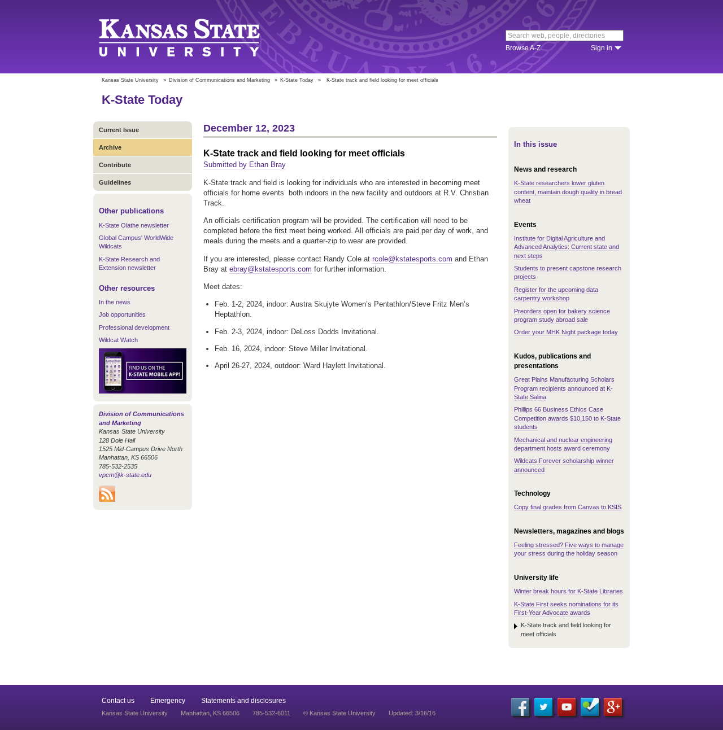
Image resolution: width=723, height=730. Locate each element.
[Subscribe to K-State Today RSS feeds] (107, 499)
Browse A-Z (523, 48)
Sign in (601, 48)
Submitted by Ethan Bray (244, 164)
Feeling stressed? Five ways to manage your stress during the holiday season (569, 549)
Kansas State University (193, 36)
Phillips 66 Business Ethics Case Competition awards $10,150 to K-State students (567, 418)
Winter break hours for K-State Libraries (568, 591)
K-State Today (296, 80)
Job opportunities (122, 314)
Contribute (115, 164)
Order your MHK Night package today (566, 332)
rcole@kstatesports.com (412, 259)
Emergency (167, 701)
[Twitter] (543, 707)
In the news (114, 302)
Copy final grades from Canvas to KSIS (567, 507)
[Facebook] (520, 707)
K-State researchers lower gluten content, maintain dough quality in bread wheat (568, 192)
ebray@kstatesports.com (270, 269)
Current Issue (119, 129)
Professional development (134, 327)
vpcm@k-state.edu (125, 474)
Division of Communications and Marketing (219, 80)
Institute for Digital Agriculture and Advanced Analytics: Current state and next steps (566, 247)
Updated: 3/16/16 (412, 713)
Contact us (118, 701)
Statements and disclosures (243, 701)
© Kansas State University (339, 713)
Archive (110, 147)
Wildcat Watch (118, 339)
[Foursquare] (590, 707)
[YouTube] (567, 707)
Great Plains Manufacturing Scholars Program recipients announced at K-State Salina (564, 388)
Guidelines (115, 182)
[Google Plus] (613, 707)
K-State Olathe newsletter (134, 225)
